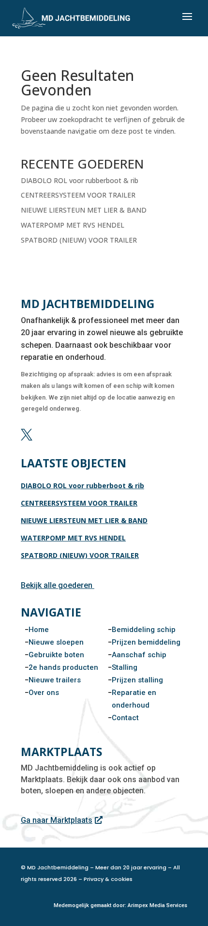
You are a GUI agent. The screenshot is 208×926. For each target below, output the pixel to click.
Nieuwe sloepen (56, 642)
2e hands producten (63, 667)
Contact (125, 717)
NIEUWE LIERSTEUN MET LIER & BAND (84, 210)
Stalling (124, 667)
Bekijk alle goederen (56, 585)
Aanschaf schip (139, 654)
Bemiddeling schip (144, 629)
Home (39, 629)
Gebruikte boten (56, 654)
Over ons (44, 692)
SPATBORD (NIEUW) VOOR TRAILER (79, 240)
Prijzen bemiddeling (146, 642)
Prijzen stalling (137, 680)
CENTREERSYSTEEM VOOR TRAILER (78, 195)
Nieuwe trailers (55, 680)
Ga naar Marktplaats (56, 820)
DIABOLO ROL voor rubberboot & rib (79, 180)
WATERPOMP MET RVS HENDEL (72, 225)
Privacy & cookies (108, 879)
